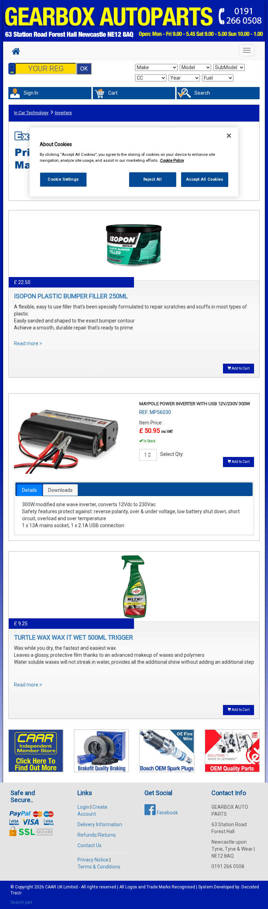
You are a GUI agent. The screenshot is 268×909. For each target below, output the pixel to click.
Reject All (152, 179)
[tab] (29, 490)
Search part (21, 902)
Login (83, 807)
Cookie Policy (172, 160)
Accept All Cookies (204, 179)
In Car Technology (31, 112)
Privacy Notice (93, 860)
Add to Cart (240, 368)
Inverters (63, 112)
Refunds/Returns (96, 835)
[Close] (229, 135)
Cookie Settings (63, 179)
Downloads (60, 490)
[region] (134, 162)
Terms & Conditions (98, 867)
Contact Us (89, 845)
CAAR (50, 887)
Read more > (28, 343)
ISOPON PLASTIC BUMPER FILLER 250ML (71, 296)
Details (29, 490)
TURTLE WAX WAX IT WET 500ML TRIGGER (73, 637)
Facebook (167, 812)
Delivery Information (99, 824)
